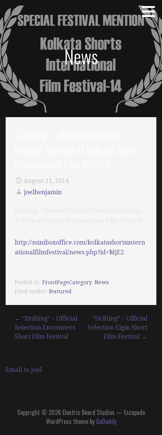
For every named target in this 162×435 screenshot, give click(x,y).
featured (60, 291)
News (102, 282)
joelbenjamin (43, 192)
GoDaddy (106, 421)
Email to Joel (24, 369)
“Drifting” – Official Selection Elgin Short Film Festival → (117, 327)
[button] (151, 11)
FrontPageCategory (67, 282)
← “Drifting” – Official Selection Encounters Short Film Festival (46, 327)
